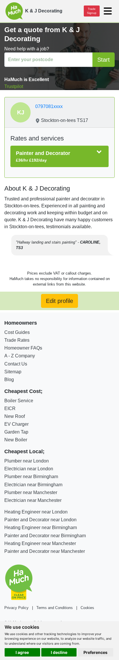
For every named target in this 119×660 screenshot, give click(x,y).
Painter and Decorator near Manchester (44, 551)
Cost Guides (17, 332)
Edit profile (59, 301)
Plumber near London (26, 460)
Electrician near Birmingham (33, 484)
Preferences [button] (95, 652)
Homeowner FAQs (23, 347)
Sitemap (12, 371)
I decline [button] (59, 652)
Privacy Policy (16, 608)
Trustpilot (13, 86)
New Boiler (15, 439)
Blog (9, 379)
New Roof (14, 416)
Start (103, 59)
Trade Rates (16, 340)
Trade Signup (91, 10)
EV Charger (16, 424)
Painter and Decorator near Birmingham (45, 535)
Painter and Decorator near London (40, 519)
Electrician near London (28, 468)
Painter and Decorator (43, 156)
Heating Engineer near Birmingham (40, 527)
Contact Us (15, 363)
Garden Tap (16, 431)
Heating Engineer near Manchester (40, 543)
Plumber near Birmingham (31, 476)
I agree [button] (22, 652)
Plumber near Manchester (30, 492)
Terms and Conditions (54, 608)
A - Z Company (19, 355)
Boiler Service (18, 400)
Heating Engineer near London (36, 511)
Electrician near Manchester (33, 500)
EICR (10, 408)
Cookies (87, 608)
